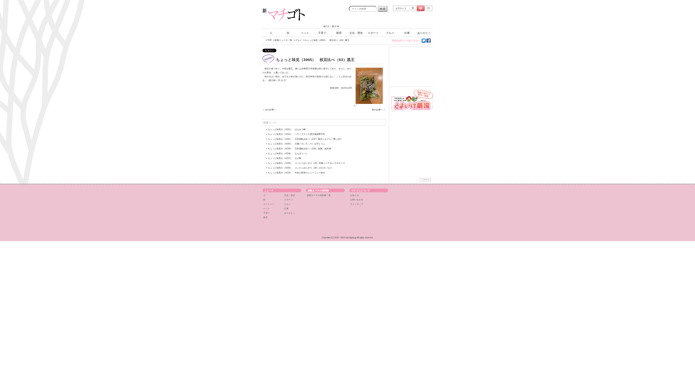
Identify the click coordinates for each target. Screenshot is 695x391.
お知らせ (354, 195)
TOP (269, 40)
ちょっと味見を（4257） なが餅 (284, 158)
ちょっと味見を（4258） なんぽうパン (288, 153)
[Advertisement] (390, 21)
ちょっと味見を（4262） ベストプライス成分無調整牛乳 (296, 134)
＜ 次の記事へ (269, 109)
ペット (305, 32)
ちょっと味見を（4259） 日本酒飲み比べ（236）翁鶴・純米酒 (300, 148)
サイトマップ (356, 204)
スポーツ (373, 32)
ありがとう (424, 32)
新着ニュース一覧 (283, 40)
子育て (322, 32)
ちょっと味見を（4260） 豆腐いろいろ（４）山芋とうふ (296, 143)
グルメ (390, 32)
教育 (339, 32)
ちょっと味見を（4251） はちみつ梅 (287, 129)
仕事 (407, 32)
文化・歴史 (356, 32)
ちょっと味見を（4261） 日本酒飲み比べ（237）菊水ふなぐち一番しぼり (305, 139)
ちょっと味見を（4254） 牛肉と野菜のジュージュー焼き (296, 172)
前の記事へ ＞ (379, 109)
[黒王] (369, 86)
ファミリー (268, 204)
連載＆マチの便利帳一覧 (319, 195)
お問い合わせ (356, 199)
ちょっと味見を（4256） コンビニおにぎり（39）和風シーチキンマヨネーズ (306, 163)
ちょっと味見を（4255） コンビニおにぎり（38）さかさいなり (300, 168)
